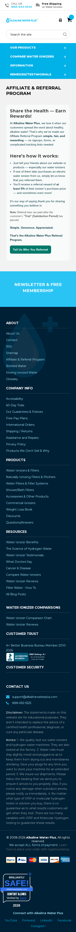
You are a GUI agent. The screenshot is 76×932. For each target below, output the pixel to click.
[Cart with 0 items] (69, 20)
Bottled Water (16, 366)
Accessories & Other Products (27, 496)
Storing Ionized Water (21, 372)
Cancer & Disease (18, 568)
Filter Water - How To (21, 588)
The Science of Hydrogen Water (29, 549)
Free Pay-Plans (17, 418)
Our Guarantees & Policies (24, 412)
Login (61, 20)
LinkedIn (46, 920)
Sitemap (12, 353)
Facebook (64, 920)
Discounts (13, 516)
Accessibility (14, 399)
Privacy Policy (16, 444)
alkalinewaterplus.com (16, 889)
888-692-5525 (21, 6)
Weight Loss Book (19, 509)
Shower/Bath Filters (20, 490)
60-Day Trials (15, 405)
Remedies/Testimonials (30, 74)
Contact (11, 340)
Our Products (23, 47)
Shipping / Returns (19, 431)
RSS (9, 346)
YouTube (11, 920)
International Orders (20, 425)
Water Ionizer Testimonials (25, 555)
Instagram (38, 926)
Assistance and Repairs (22, 438)
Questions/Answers (19, 522)
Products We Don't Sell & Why (27, 451)
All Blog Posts (16, 594)
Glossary (12, 379)
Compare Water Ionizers (32, 56)
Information (21, 65)
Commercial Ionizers (20, 503)
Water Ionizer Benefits (22, 542)
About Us (12, 333)
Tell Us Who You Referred (30, 249)
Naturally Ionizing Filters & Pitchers (30, 477)
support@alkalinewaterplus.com (34, 697)
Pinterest (29, 920)
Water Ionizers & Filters (22, 470)
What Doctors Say (19, 562)
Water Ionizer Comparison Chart (29, 618)
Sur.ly (23, 897)
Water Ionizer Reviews (22, 581)
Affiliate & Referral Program (25, 359)
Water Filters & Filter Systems (27, 483)
